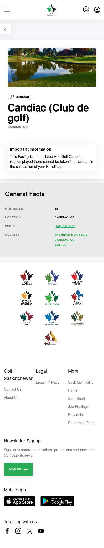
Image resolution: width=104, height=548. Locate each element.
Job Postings (78, 406)
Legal (41, 370)
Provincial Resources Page (81, 418)
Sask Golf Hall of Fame (81, 386)
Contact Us (12, 389)
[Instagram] (18, 531)
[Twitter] (30, 531)
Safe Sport (76, 398)
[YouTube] (41, 531)
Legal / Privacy (47, 382)
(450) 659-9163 (65, 226)
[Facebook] (7, 531)
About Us (11, 397)
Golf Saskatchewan (18, 374)
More (73, 370)
